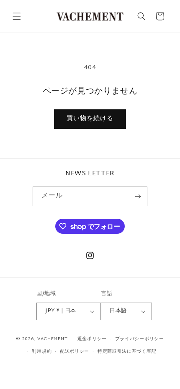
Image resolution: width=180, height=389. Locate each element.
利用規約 (41, 351)
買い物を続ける (90, 118)
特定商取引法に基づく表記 (127, 351)
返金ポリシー (92, 339)
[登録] (138, 196)
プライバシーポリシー (139, 339)
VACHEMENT (52, 339)
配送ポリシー (74, 351)
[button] (17, 16)
